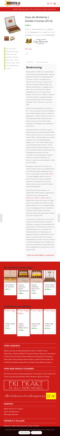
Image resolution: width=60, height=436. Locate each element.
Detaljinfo (13, 293)
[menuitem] (47, 3)
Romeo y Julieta (34, 359)
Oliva (28, 376)
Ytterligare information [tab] (42, 62)
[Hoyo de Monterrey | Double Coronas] (12, 24)
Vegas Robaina (40, 362)
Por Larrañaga (47, 356)
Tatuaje (47, 376)
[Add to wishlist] (27, 53)
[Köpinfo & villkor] (10, 426)
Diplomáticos (8, 353)
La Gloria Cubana (20, 356)
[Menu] (54, 3)
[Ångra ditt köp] (34, 426)
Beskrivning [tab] (30, 62)
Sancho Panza (23, 362)
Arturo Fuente (47, 374)
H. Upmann (29, 353)
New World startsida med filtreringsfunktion (18, 374)
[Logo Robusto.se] (12, 3)
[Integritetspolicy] (22, 426)
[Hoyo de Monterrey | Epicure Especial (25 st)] (59, 218)
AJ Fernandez (37, 374)
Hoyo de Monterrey (40, 353)
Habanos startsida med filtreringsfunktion (17, 351)
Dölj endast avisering (36, 432)
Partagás (39, 356)
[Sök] (50, 3)
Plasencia (41, 376)
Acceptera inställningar (24, 432)
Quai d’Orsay (13, 359)
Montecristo (31, 356)
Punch (6, 359)
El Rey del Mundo (19, 353)
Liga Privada (13, 376)
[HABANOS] (50, 255)
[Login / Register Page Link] (47, 3)
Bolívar (33, 351)
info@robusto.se (14, 412)
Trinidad (32, 362)
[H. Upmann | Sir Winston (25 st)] (1, 218)
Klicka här (14, 414)
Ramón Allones (23, 359)
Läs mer (8, 293)
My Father (22, 376)
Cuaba (45, 351)
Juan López (51, 353)
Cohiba (39, 351)
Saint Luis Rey (45, 359)
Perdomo (34, 376)
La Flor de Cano (9, 356)
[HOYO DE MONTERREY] (36, 255)
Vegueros (49, 362)
